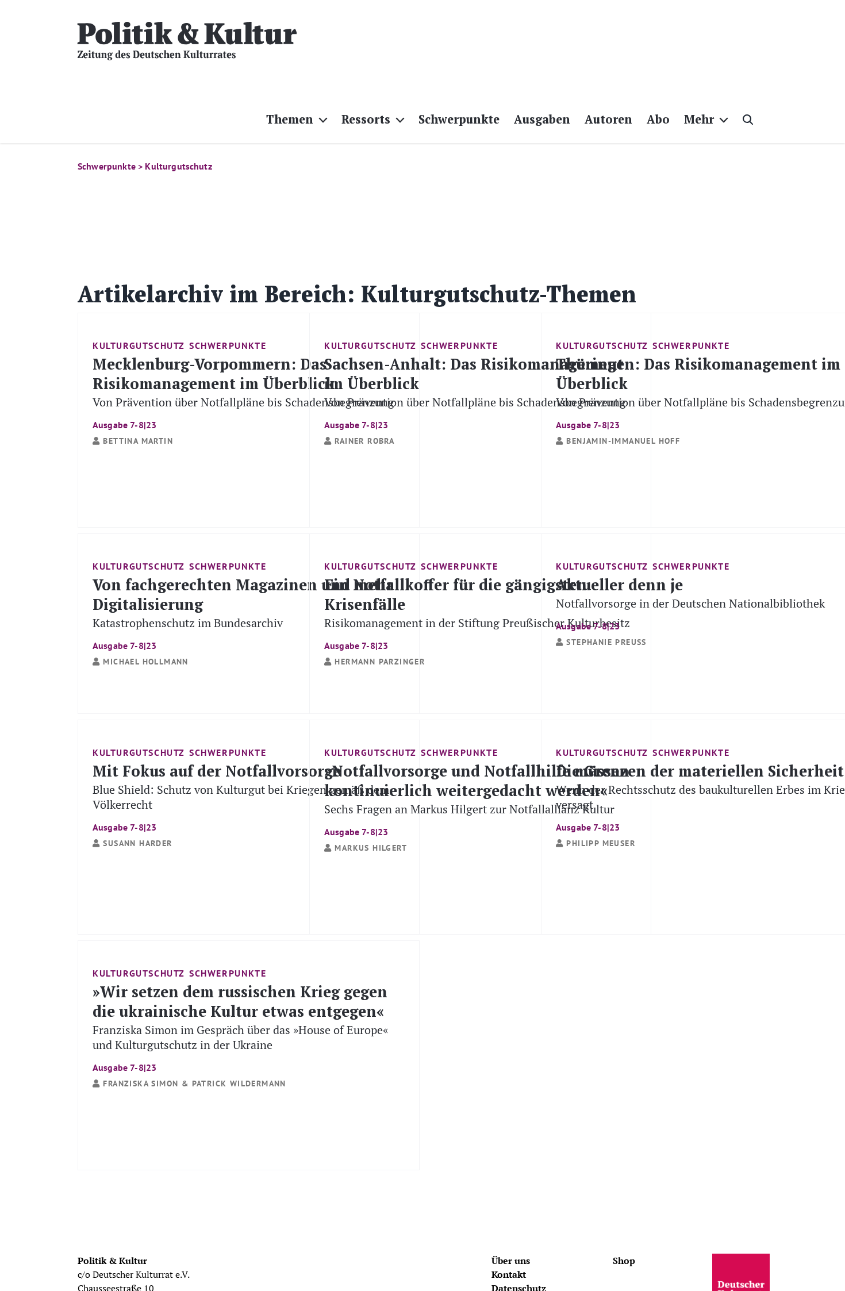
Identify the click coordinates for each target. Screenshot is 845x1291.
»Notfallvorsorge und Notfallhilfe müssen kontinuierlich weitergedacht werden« (476, 798)
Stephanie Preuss (606, 642)
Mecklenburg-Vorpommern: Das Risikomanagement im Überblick (243, 392)
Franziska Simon (140, 1083)
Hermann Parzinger (380, 661)
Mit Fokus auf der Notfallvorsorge (241, 796)
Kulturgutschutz (139, 345)
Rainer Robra (364, 441)
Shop (624, 1260)
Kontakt (508, 1274)
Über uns (510, 1260)
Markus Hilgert (371, 848)
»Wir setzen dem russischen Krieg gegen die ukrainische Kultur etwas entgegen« (240, 1027)
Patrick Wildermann (239, 1083)
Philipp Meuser (600, 843)
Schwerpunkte (227, 345)
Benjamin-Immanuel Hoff (623, 441)
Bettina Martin (138, 441)
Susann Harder (137, 843)
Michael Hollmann (145, 661)
